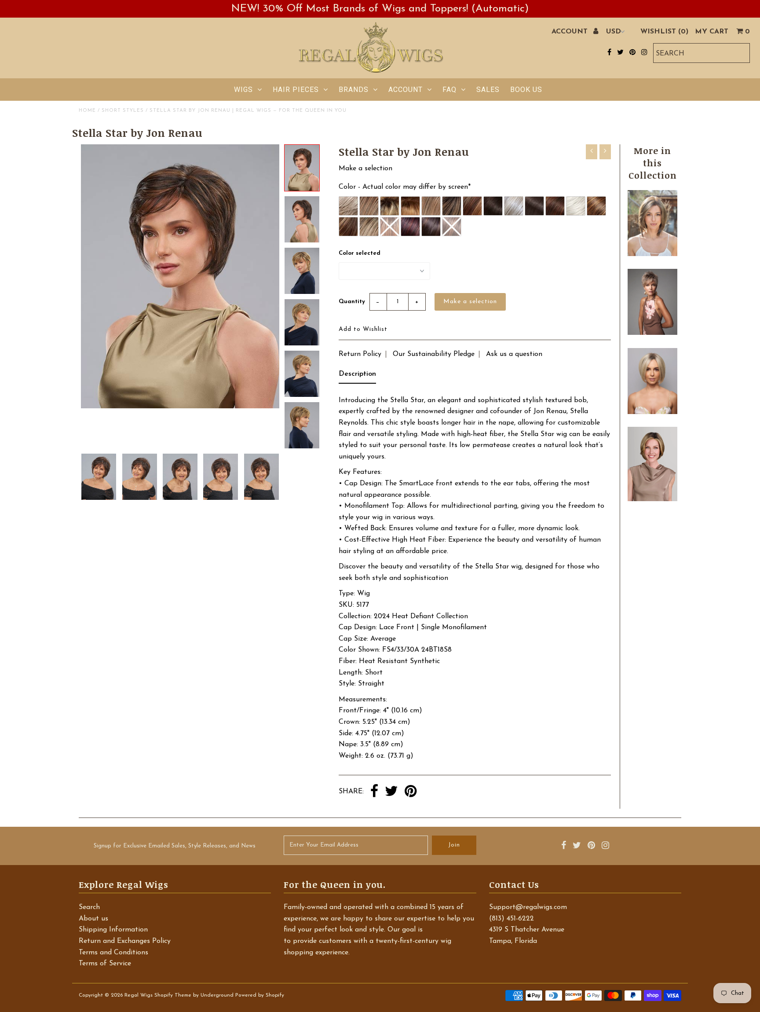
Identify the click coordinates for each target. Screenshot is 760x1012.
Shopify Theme (172, 995)
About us (93, 918)
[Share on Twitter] (391, 792)
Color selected (359, 253)
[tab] (357, 376)
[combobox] (701, 53)
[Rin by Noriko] (652, 333)
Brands (354, 89)
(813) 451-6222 (511, 918)
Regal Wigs (138, 995)
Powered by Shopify (259, 995)
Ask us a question (514, 354)
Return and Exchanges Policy (125, 941)
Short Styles (123, 110)
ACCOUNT (571, 31)
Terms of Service (105, 963)
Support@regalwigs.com (528, 907)
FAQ (449, 89)
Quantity (352, 301)
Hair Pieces (296, 89)
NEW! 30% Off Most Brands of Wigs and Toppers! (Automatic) (380, 9)
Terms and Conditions (113, 952)
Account (405, 89)
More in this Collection (652, 162)
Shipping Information (113, 929)
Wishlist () (664, 31)
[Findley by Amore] (652, 254)
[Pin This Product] (411, 792)
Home (87, 110)
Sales (488, 89)
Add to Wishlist (363, 329)
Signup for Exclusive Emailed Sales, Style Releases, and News (175, 846)
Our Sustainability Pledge (434, 354)
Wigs (243, 89)
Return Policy (360, 354)
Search (89, 907)
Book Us (526, 89)
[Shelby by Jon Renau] (652, 499)
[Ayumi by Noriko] (652, 412)
